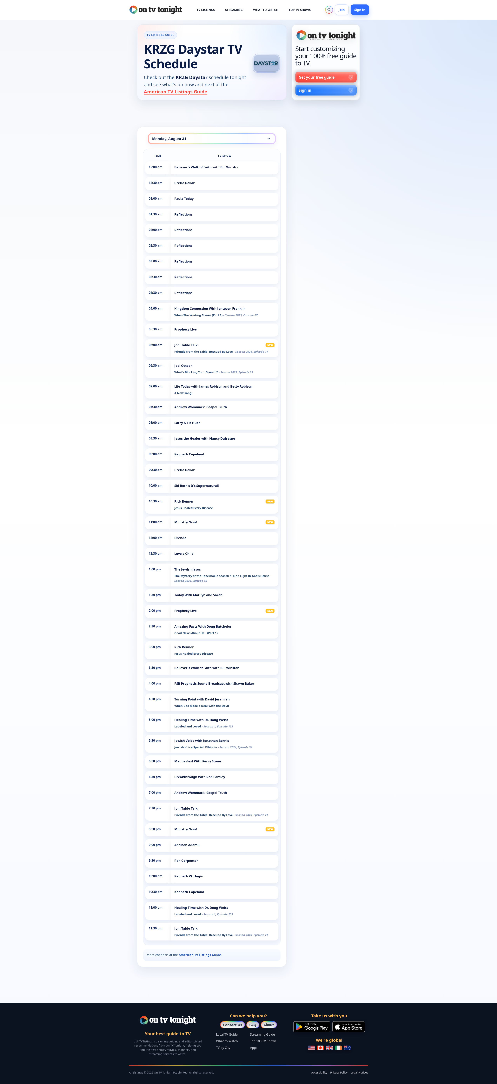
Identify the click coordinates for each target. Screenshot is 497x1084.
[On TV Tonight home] (326, 35)
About (268, 1024)
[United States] (311, 1048)
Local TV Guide (227, 1034)
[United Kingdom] (329, 1048)
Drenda (180, 538)
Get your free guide (317, 77)
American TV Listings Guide (175, 91)
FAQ (252, 1024)
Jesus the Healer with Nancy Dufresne (204, 438)
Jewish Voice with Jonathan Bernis (201, 740)
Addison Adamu (187, 845)
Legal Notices (359, 1072)
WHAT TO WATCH (265, 10)
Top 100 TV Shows (263, 1041)
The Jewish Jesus (187, 569)
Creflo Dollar (184, 183)
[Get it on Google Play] (311, 1026)
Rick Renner (184, 501)
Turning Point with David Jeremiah (202, 699)
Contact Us (232, 1024)
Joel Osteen (183, 365)
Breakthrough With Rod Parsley (199, 777)
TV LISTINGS (206, 10)
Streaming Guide (262, 1034)
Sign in (359, 10)
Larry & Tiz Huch (187, 422)
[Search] (329, 10)
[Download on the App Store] (348, 1026)
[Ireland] (338, 1048)
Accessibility (319, 1072)
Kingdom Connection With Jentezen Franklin (210, 308)
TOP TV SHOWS (300, 10)
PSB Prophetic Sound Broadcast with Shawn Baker (214, 683)
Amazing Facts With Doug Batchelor (203, 626)
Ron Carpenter (186, 860)
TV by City (223, 1048)
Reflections (183, 214)
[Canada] (320, 1048)
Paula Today (184, 198)
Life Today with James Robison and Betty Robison (213, 386)
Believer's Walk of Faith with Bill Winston (206, 167)
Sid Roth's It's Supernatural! (196, 485)
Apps (253, 1048)
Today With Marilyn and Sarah (198, 595)
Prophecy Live (185, 329)
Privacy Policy (339, 1072)
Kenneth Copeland (189, 454)
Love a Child (184, 553)
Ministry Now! (185, 522)
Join (342, 10)
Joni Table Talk (185, 345)
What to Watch (227, 1041)
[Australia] (347, 1048)
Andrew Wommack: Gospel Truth (200, 407)
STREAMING (234, 10)
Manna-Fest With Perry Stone (197, 761)
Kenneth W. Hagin (188, 876)
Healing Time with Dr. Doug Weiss (201, 720)
